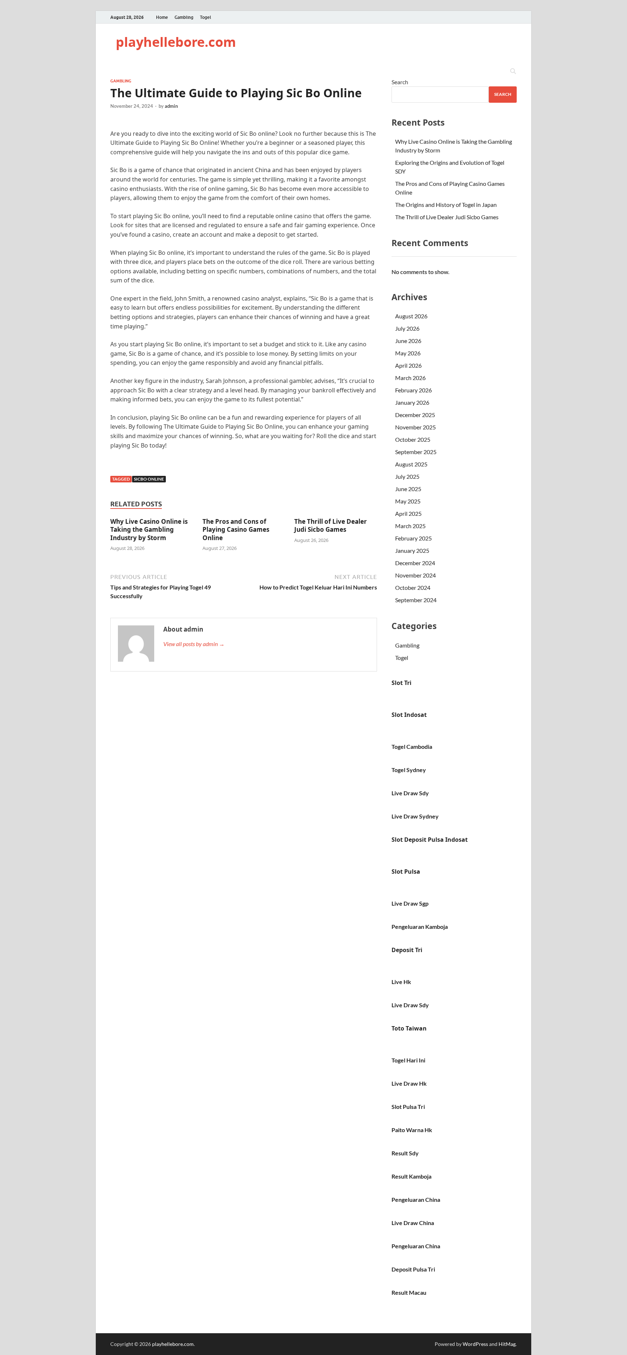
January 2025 (412, 550)
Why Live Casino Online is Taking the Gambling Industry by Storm (149, 529)
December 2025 (415, 414)
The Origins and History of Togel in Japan (446, 204)
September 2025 (416, 451)
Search (400, 81)
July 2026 (407, 328)
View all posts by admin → (194, 643)
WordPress (475, 1344)
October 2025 (412, 439)
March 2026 (410, 377)
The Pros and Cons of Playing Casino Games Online (235, 529)
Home (162, 17)
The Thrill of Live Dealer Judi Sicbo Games (330, 525)
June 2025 (408, 488)
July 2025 (407, 476)
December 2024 (415, 562)
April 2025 (408, 513)
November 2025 (415, 427)
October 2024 (412, 587)
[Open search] (513, 71)
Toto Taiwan (409, 1028)
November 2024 (415, 575)
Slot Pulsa (406, 872)
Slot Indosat (409, 715)
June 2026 (408, 340)
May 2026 (408, 353)
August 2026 (411, 316)
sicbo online (149, 479)
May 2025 (408, 501)
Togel (205, 17)
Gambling (184, 17)
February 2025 (413, 538)
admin (171, 106)
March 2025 (410, 525)
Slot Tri (401, 683)
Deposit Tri (407, 950)
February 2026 (413, 390)
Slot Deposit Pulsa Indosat (430, 840)
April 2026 (408, 365)
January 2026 (412, 402)
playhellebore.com (176, 42)
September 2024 (416, 599)
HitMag (507, 1344)
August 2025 (411, 464)
